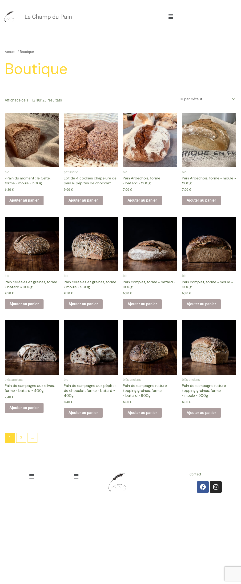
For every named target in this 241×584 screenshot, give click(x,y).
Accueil (10, 52)
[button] (171, 16)
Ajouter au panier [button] (24, 200)
